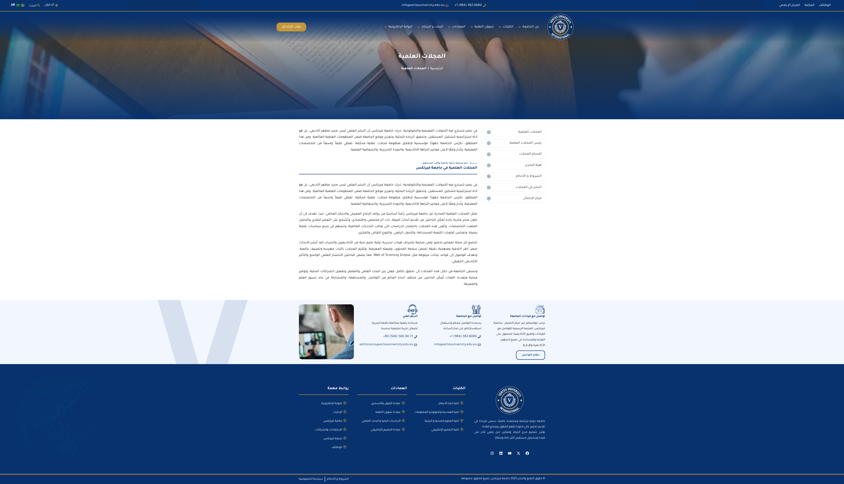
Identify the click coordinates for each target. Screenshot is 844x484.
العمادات (458, 27)
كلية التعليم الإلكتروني (445, 430)
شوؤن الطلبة (484, 27)
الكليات (508, 27)
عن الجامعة (530, 27)
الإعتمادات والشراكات (328, 430)
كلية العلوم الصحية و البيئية (442, 421)
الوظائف (337, 447)
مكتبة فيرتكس (332, 421)
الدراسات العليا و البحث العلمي (381, 421)
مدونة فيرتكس (332, 438)
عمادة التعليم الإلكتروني (385, 430)
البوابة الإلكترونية (400, 27)
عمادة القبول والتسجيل (385, 403)
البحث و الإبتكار (432, 27)
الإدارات (337, 412)
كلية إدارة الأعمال (448, 403)
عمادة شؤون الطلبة (387, 412)
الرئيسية (436, 68)
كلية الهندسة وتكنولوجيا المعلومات (437, 412)
